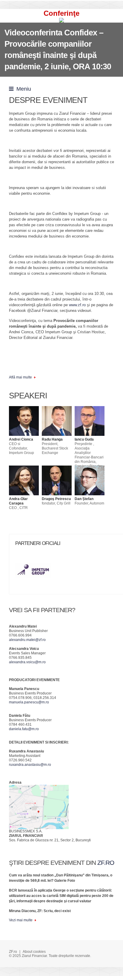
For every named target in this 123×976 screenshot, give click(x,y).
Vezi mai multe (21, 920)
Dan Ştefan (84, 499)
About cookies (34, 952)
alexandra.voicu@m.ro (27, 662)
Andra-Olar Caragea (18, 501)
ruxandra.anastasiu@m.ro (30, 765)
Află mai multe (20, 377)
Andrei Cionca (21, 439)
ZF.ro (13, 952)
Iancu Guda (84, 439)
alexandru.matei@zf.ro (27, 640)
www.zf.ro (77, 305)
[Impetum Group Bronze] (36, 572)
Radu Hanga (52, 439)
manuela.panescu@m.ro (29, 702)
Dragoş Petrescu (56, 499)
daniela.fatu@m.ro (24, 729)
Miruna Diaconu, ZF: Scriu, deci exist (40, 911)
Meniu (22, 89)
